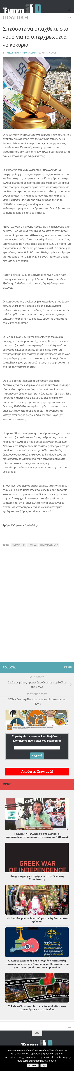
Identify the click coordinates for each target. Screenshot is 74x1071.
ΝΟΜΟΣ (32, 545)
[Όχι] (69, 1058)
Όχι (44, 1065)
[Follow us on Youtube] (69, 667)
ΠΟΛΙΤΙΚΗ (15, 18)
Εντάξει (32, 1065)
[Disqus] (37, 599)
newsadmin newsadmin (21, 52)
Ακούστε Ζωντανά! (37, 772)
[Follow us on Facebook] (65, 667)
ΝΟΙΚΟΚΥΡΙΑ (18, 545)
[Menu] (69, 8)
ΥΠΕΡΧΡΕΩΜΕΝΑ (49, 545)
